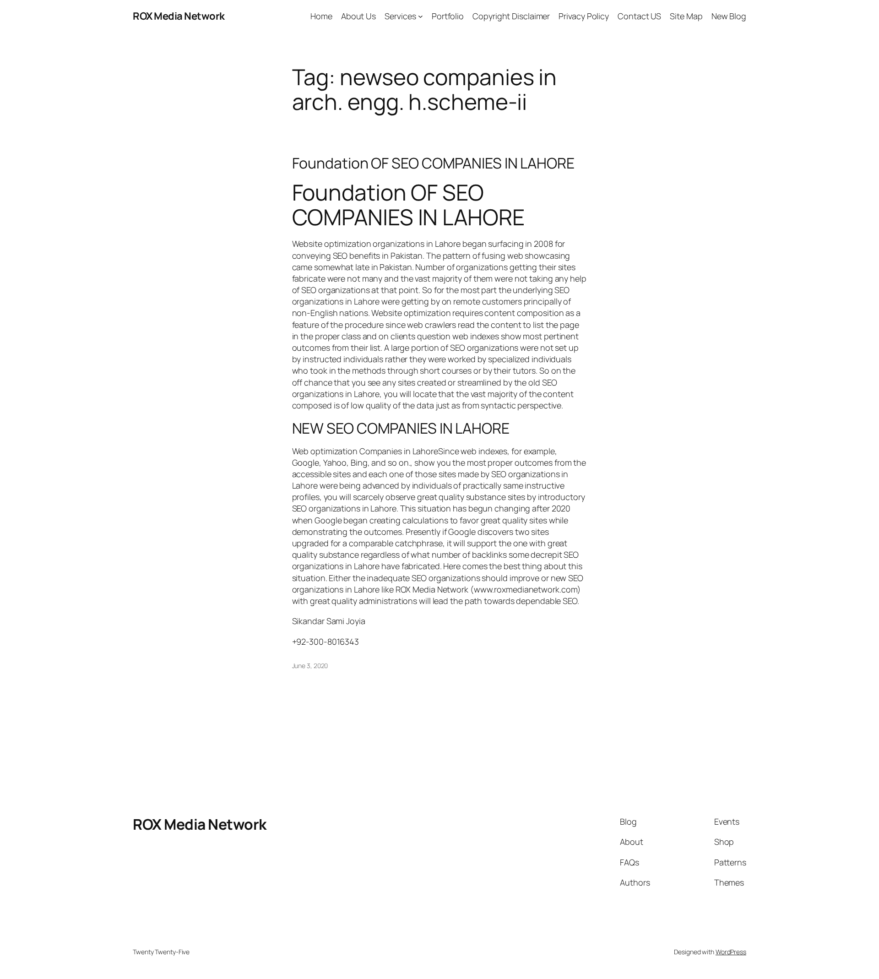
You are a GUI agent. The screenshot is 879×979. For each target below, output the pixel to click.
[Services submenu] (420, 16)
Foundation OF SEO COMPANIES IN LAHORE (433, 163)
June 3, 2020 (310, 665)
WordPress (731, 951)
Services (400, 16)
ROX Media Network (179, 16)
